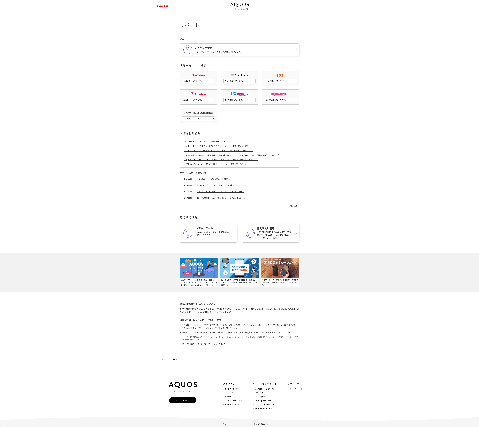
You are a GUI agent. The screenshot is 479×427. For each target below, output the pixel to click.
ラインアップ (204, 13)
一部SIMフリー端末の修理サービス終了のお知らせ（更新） (220, 191)
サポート (259, 13)
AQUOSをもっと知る (224, 13)
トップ (164, 359)
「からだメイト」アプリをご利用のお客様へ (214, 179)
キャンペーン (244, 13)
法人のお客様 (274, 13)
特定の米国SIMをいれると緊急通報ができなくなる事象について (222, 198)
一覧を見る (293, 206)
